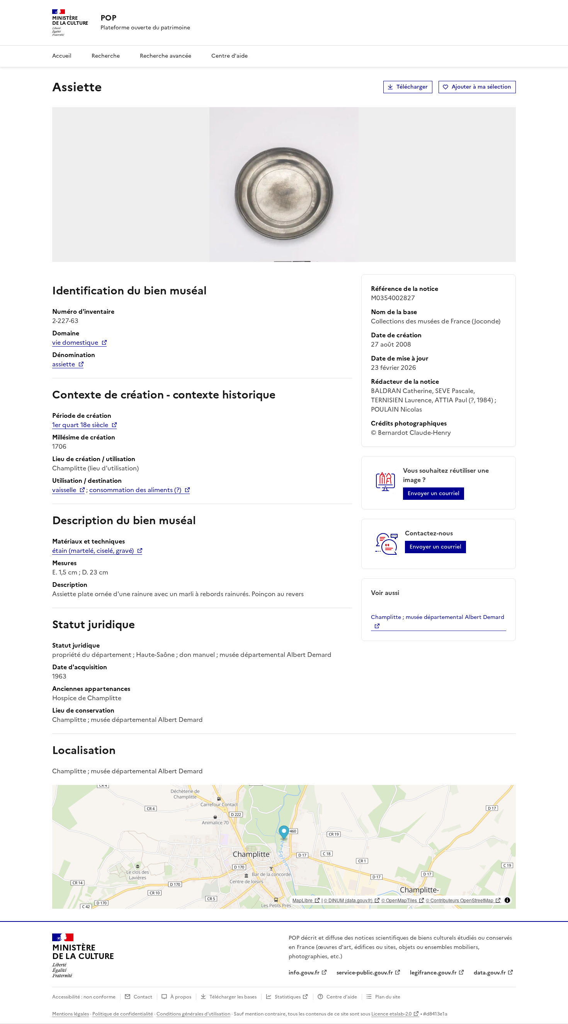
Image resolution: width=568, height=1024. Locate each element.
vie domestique (75, 342)
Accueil (61, 56)
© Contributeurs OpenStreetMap (459, 900)
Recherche (106, 56)
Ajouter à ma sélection (481, 87)
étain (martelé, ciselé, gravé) (93, 550)
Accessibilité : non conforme (84, 996)
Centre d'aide (229, 56)
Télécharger (412, 87)
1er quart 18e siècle (80, 424)
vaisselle (64, 489)
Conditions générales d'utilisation (193, 1013)
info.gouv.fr (304, 973)
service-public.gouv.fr (365, 973)
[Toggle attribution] (507, 900)
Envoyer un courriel (433, 493)
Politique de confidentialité (122, 1013)
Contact (143, 996)
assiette (63, 364)
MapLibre (303, 900)
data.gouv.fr (490, 973)
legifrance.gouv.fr (433, 973)
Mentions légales (70, 1013)
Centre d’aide (342, 996)
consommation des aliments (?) (135, 489)
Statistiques (288, 996)
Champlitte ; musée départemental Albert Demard (437, 617)
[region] (284, 847)
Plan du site (387, 996)
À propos (180, 996)
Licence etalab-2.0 (391, 1013)
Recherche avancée (165, 56)
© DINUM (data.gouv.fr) (348, 900)
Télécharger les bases (233, 996)
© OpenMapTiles (399, 900)
